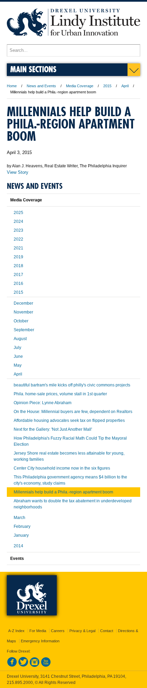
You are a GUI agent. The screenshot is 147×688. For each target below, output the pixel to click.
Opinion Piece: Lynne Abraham (42, 402)
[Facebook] (12, 665)
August (20, 338)
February (22, 526)
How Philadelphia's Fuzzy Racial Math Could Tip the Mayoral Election (70, 441)
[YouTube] (46, 665)
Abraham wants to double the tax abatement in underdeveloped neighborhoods (73, 504)
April (125, 86)
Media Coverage (79, 86)
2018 (18, 265)
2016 (18, 283)
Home (12, 86)
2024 (18, 221)
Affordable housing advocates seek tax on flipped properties (69, 420)
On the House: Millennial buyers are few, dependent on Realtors (73, 411)
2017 (18, 274)
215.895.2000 (20, 682)
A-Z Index (16, 631)
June (18, 356)
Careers (58, 631)
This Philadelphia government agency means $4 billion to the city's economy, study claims (70, 480)
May (18, 365)
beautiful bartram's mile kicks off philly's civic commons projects (72, 385)
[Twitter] (23, 665)
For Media (37, 631)
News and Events (41, 86)
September (24, 329)
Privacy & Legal (82, 631)
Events (17, 558)
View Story (17, 172)
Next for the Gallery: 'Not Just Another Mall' (53, 429)
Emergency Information (40, 641)
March (19, 517)
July (17, 347)
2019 (18, 257)
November (23, 312)
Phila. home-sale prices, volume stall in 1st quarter (60, 394)
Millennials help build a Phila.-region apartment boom (63, 492)
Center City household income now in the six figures (62, 468)
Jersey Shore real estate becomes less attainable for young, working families (69, 456)
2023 (18, 230)
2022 (18, 239)
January (21, 535)
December (23, 303)
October (21, 321)
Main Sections (33, 69)
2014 (18, 546)
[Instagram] (34, 665)
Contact (106, 631)
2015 (107, 86)
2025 (18, 212)
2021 (18, 248)
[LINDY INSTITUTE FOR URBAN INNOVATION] (73, 41)
